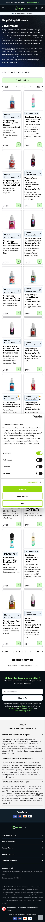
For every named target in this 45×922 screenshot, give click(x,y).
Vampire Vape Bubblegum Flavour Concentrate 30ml (10, 271)
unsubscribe (23, 706)
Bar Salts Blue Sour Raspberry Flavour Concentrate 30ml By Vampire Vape (32, 216)
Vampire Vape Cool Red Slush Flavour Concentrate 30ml (11, 154)
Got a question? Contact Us (21, 729)
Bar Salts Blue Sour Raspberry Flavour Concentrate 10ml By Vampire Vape (11, 323)
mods (4, 796)
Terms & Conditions (15, 708)
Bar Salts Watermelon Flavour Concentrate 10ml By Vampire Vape (32, 594)
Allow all (22, 489)
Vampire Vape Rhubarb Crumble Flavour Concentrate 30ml (33, 378)
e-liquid (37, 43)
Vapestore (19, 914)
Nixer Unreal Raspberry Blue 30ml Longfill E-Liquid (11, 533)
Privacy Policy (28, 708)
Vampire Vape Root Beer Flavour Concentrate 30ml (10, 594)
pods (38, 793)
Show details (33, 482)
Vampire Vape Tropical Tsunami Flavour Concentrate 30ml (32, 271)
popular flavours (7, 54)
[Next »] (37, 86)
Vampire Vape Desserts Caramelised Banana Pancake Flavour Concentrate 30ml (33, 155)
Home (4, 72)
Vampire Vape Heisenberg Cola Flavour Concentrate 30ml (10, 96)
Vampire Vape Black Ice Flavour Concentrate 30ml (33, 322)
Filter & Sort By (21, 80)
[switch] (39, 460)
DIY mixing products (36, 35)
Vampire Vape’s (10, 49)
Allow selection (23, 496)
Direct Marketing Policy (22, 711)
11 (31, 86)
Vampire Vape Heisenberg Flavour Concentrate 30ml (10, 378)
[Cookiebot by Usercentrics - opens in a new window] (32, 416)
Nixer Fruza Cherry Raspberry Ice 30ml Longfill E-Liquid (31, 95)
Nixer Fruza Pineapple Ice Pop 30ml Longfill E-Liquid (33, 533)
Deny (22, 503)
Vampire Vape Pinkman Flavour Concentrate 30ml (11, 214)
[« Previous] (7, 86)
